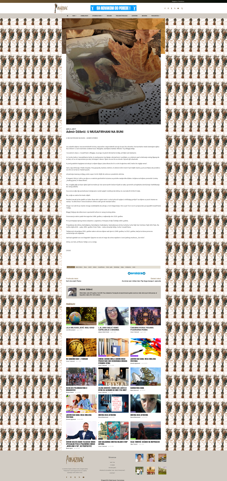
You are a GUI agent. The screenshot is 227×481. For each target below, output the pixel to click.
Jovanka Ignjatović (135, 363)
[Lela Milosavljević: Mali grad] (81, 316)
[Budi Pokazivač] (139, 471)
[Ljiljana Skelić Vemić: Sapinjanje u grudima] (113, 316)
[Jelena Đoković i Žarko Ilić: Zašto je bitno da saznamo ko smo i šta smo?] (113, 376)
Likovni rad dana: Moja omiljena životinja (143, 360)
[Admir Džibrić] (73, 292)
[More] (115, 273)
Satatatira (133, 385)
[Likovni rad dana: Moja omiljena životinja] (145, 347)
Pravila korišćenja (120, 480)
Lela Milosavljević (70, 330)
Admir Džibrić (86, 289)
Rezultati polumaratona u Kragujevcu (76, 389)
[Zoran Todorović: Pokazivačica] (162, 458)
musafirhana (101, 267)
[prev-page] (67, 335)
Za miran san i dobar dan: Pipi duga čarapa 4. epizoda (141, 281)
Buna (85, 267)
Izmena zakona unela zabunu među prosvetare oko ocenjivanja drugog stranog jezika (112, 361)
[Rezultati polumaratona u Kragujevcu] (81, 376)
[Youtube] (178, 8)
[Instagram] (168, 8)
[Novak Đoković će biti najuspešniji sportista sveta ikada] (139, 458)
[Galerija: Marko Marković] (162, 471)
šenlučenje (116, 267)
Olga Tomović (134, 444)
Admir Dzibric (79, 267)
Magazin (101, 385)
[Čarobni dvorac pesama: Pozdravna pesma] (145, 316)
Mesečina (69, 324)
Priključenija (69, 385)
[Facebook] (165, 8)
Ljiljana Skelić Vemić (103, 332)
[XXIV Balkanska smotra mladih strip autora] (113, 430)
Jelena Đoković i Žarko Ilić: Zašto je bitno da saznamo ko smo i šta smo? (112, 389)
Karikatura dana (137, 388)
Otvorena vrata (102, 355)
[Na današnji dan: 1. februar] (81, 347)
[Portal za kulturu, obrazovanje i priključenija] (61, 8)
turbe (134, 267)
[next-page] (70, 335)
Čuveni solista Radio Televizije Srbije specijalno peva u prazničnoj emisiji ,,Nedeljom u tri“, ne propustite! (80, 443)
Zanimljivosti (70, 355)
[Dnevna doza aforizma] (113, 403)
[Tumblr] (171, 8)
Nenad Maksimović (103, 417)
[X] (175, 8)
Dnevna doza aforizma (107, 415)
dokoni (94, 267)
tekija (122, 267)
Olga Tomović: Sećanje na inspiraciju (145, 441)
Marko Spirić (69, 448)
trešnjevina (128, 267)
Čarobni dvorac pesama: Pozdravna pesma (142, 329)
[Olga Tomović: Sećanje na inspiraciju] (145, 430)
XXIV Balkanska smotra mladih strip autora (113, 442)
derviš (89, 267)
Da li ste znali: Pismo (73, 281)
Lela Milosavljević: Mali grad (80, 328)
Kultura (68, 438)
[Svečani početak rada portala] (151, 471)
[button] (182, 8)
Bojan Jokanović (134, 390)
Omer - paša (109, 267)
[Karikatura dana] (145, 376)
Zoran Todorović (134, 332)
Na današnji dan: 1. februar (77, 359)
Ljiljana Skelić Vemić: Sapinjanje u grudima (108, 329)
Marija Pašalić (70, 392)
